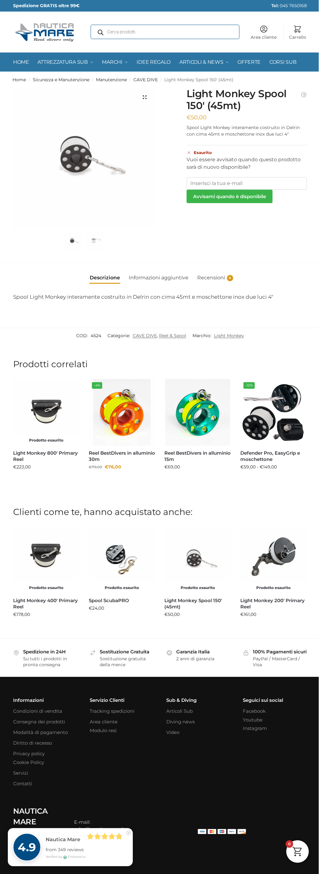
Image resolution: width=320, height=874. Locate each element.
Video (172, 732)
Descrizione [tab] (105, 278)
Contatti (22, 784)
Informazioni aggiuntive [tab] (158, 278)
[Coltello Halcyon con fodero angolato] (304, 95)
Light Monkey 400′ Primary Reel (45, 603)
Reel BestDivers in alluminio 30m (122, 456)
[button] (145, 97)
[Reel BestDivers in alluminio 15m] (197, 412)
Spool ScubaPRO (109, 600)
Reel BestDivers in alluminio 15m (197, 456)
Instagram (255, 728)
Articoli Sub (179, 711)
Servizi (20, 773)
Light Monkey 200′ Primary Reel (272, 603)
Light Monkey (229, 335)
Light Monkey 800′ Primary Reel (45, 456)
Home (19, 79)
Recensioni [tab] (214, 278)
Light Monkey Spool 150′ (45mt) (193, 603)
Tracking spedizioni (112, 711)
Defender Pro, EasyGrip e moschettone (270, 456)
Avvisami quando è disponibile (229, 196)
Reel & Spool (172, 335)
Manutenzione (111, 79)
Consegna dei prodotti (39, 722)
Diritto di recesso (32, 743)
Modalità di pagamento (40, 732)
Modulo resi (103, 730)
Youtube (252, 720)
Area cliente (264, 37)
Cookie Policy (28, 762)
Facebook (254, 711)
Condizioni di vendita (37, 711)
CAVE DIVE (145, 79)
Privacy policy (29, 754)
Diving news (180, 722)
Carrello (297, 37)
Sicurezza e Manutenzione (61, 79)
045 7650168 (289, 5)
